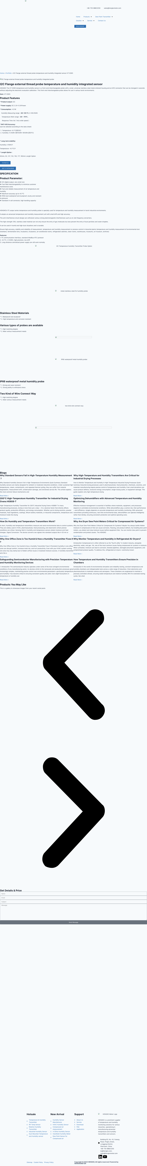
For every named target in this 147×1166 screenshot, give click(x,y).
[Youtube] (105, 1157)
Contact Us (102, 20)
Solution (79, 20)
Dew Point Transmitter (103, 17)
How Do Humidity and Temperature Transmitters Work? (27, 521)
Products (87, 17)
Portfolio (8, 73)
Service (89, 20)
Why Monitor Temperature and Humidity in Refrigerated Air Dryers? (107, 539)
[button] (73, 665)
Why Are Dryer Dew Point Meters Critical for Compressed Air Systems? (109, 521)
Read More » (4, 496)
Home (78, 17)
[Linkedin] (100, 1157)
